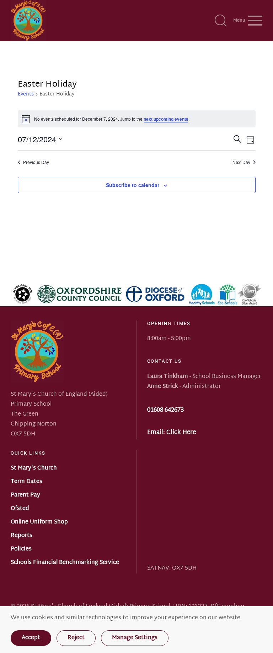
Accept (31, 638)
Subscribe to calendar (132, 184)
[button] (221, 20)
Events (26, 95)
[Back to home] (28, 20)
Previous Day (36, 162)
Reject (76, 638)
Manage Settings (134, 638)
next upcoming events (166, 119)
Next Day (241, 162)
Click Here (181, 432)
